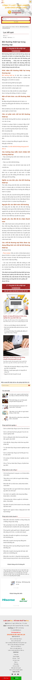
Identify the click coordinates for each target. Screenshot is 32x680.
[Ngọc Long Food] (23, 600)
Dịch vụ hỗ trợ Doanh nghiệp (16, 669)
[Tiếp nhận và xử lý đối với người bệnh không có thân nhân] (5, 413)
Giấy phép (16, 664)
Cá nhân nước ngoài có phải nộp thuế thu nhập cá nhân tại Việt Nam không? (19, 395)
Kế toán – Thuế (16, 658)
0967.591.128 (21, 634)
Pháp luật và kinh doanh (9, 516)
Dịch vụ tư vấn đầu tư (16, 646)
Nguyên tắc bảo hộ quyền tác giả (12, 374)
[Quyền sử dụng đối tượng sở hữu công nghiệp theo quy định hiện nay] (16, 304)
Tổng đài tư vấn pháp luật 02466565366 (16, 50)
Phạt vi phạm (6, 253)
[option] (16, 575)
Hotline (16, 678)
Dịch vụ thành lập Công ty (16, 638)
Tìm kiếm (16, 21)
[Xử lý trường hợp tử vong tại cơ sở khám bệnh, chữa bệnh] (5, 407)
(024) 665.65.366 (11, 634)
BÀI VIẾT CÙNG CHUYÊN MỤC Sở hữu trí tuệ (16, 291)
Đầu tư (16, 662)
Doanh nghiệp (16, 656)
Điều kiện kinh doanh (16, 668)
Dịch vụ (5, 35)
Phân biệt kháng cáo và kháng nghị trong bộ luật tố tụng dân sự (18, 400)
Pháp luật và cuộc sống (9, 470)
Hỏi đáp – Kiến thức (15, 26)
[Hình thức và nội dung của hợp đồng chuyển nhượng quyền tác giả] (16, 345)
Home (3, 26)
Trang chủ (16, 654)
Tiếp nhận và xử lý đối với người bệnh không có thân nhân (18, 412)
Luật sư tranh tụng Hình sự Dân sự (16, 650)
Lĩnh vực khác (16, 666)
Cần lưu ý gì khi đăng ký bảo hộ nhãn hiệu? (15, 325)
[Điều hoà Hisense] (8, 600)
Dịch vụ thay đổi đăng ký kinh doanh (16, 644)
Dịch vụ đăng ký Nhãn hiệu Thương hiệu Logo (16, 642)
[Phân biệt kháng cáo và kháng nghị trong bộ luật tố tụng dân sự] (5, 401)
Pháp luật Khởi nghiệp (9, 425)
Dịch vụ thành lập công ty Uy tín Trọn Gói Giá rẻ (16, 428)
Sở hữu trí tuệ (8, 26)
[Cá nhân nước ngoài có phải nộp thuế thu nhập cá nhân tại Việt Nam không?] (5, 395)
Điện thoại (6, 678)
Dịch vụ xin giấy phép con (16, 648)
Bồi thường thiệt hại (8, 75)
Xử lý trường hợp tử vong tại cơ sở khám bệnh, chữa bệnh (18, 406)
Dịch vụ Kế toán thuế (16, 640)
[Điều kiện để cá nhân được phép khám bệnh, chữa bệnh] (5, 419)
